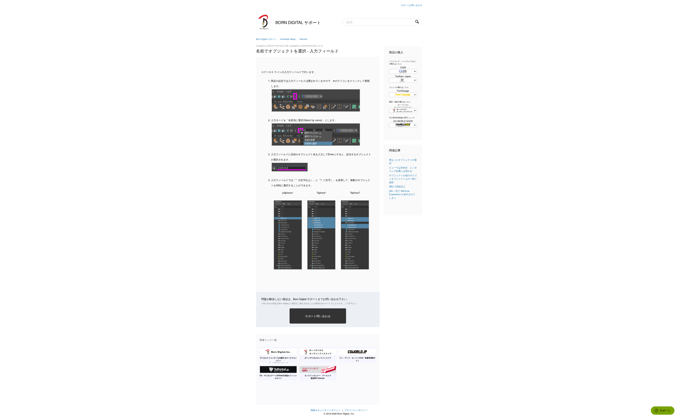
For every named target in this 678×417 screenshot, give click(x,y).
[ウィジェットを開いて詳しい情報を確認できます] (662, 410)
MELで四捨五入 (397, 186)
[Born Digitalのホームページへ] (264, 21)
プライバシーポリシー (355, 410)
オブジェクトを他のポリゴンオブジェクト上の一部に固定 (403, 179)
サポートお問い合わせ (411, 5)
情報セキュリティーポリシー (325, 410)
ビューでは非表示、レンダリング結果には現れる (403, 169)
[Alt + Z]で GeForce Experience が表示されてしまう (402, 194)
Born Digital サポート (298, 22)
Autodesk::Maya (288, 38)
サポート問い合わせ (318, 316)
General (303, 38)
